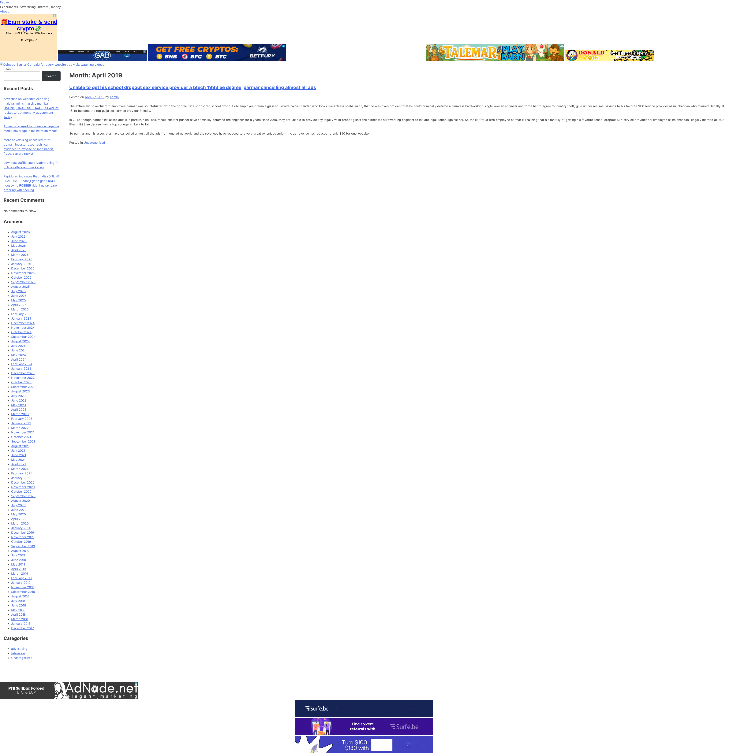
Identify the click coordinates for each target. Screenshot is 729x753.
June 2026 (19, 241)
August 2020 (20, 501)
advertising (19, 649)
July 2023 (18, 396)
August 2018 (20, 596)
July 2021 (18, 450)
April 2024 (18, 359)
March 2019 (19, 573)
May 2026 (18, 245)
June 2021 (18, 455)
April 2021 (18, 464)
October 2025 (21, 277)
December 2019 (22, 532)
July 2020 (18, 505)
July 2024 (18, 346)
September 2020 (23, 496)
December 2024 (23, 323)
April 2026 (18, 250)
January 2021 (21, 478)
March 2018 (19, 619)
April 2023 (18, 409)
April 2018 (18, 614)
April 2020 (18, 519)
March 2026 (20, 255)
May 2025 (18, 300)
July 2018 (18, 601)
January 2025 (21, 318)
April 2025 (18, 305)
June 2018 (18, 605)
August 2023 (20, 391)
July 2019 (18, 555)
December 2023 (23, 373)
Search (8, 69)
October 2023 (21, 382)
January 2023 (21, 423)
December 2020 (23, 482)
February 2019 (21, 578)
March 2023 (20, 414)
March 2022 (20, 428)
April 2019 (18, 569)
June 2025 (19, 296)
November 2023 (23, 378)
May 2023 (18, 405)
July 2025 (18, 291)
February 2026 (21, 259)
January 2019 (21, 582)
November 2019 (22, 537)
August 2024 (20, 341)
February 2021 (21, 473)
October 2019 (21, 541)
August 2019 (20, 551)
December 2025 (23, 268)
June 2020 (19, 510)
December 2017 (22, 628)
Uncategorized (94, 142)
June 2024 (19, 350)
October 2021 (21, 437)
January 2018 (21, 623)
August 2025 (20, 286)
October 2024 (21, 332)
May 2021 (18, 460)
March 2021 (19, 469)
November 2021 (22, 432)
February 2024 (21, 364)
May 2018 (18, 610)
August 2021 (20, 446)
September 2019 (23, 546)
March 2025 (20, 309)
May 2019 (18, 564)
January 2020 (21, 528)
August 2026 (20, 232)
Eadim (4, 2)
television (18, 653)
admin (114, 97)
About (4, 11)
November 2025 (23, 273)
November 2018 (22, 587)
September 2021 (23, 441)
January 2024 (21, 368)
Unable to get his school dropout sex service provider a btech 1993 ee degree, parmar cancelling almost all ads (192, 87)
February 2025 (21, 314)
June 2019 (18, 560)
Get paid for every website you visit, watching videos (65, 64)
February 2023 (21, 419)
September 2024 (23, 337)
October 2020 (21, 491)
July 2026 (18, 236)
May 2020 (18, 514)
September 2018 (23, 592)
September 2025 (23, 282)
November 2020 (23, 487)
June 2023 (19, 400)
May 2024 (18, 355)
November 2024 (23, 327)
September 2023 (23, 387)
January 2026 (21, 264)
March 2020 (20, 523)
